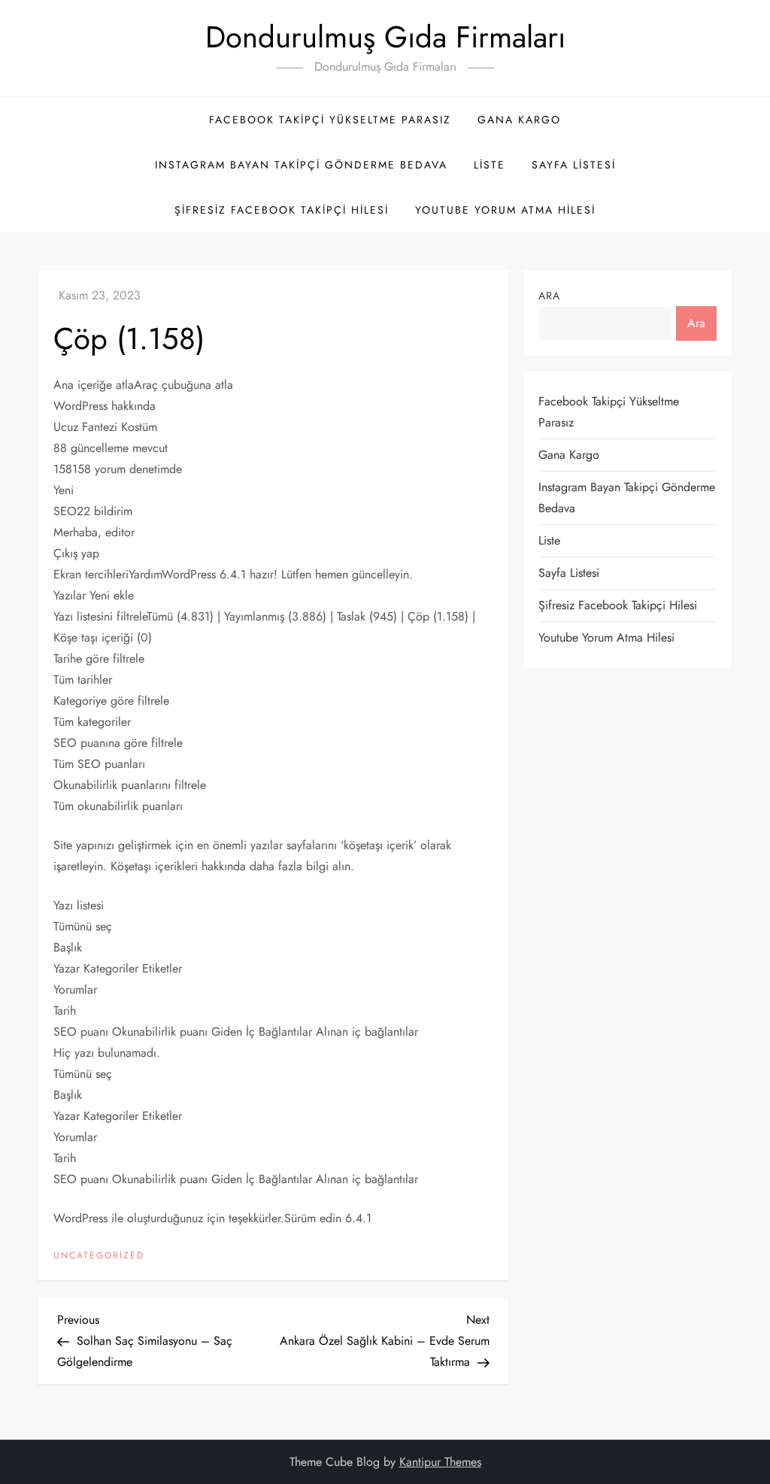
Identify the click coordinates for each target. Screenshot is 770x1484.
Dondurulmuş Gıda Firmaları (385, 37)
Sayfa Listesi (574, 164)
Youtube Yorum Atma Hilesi (505, 209)
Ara (549, 295)
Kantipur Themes (440, 1461)
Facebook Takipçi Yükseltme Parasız (330, 119)
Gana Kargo (519, 119)
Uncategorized (98, 1256)
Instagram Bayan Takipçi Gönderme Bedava (301, 164)
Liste (489, 164)
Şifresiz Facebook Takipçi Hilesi (281, 209)
